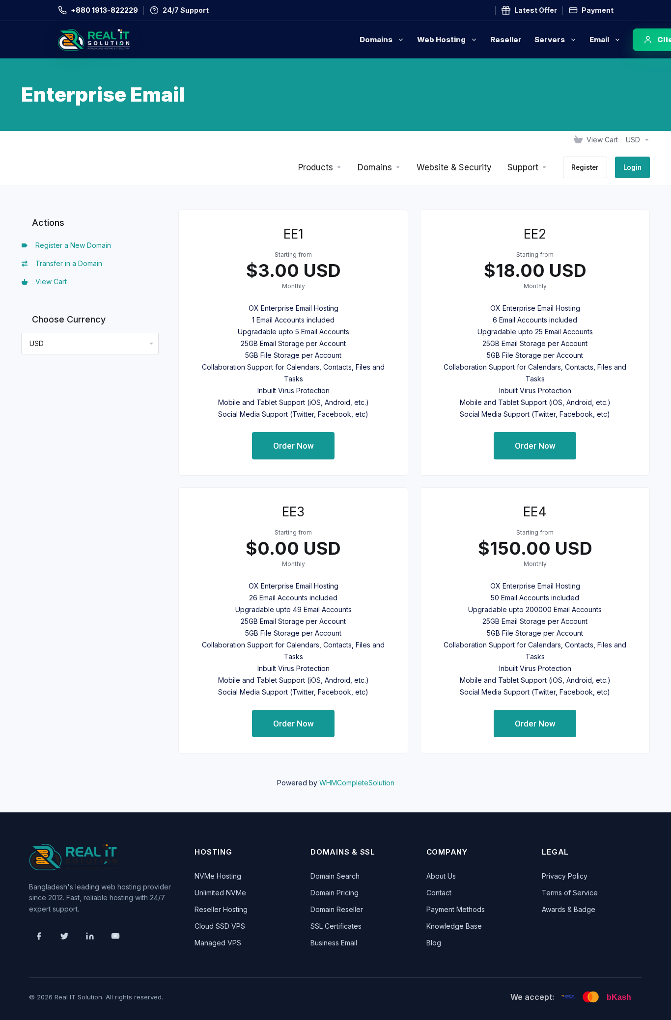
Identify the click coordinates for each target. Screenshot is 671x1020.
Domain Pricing (334, 892)
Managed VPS (218, 943)
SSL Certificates (336, 926)
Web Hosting (441, 39)
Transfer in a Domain (66, 263)
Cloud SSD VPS (220, 926)
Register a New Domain (71, 245)
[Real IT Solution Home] (114, 40)
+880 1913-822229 (104, 10)
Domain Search (335, 876)
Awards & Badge (568, 909)
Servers (549, 39)
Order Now (293, 446)
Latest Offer (535, 10)
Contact (438, 892)
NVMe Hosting (218, 876)
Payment (598, 10)
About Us (441, 876)
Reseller (506, 39)
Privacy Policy (564, 876)
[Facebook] (39, 936)
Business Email (333, 943)
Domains (376, 39)
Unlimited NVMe (220, 892)
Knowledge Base (454, 926)
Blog (433, 943)
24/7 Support (186, 10)
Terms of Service (570, 892)
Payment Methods (455, 909)
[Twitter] (64, 936)
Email (599, 39)
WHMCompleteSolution (356, 782)
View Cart (49, 281)
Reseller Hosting (221, 909)
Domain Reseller (336, 909)
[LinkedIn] (90, 936)
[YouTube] (115, 936)
